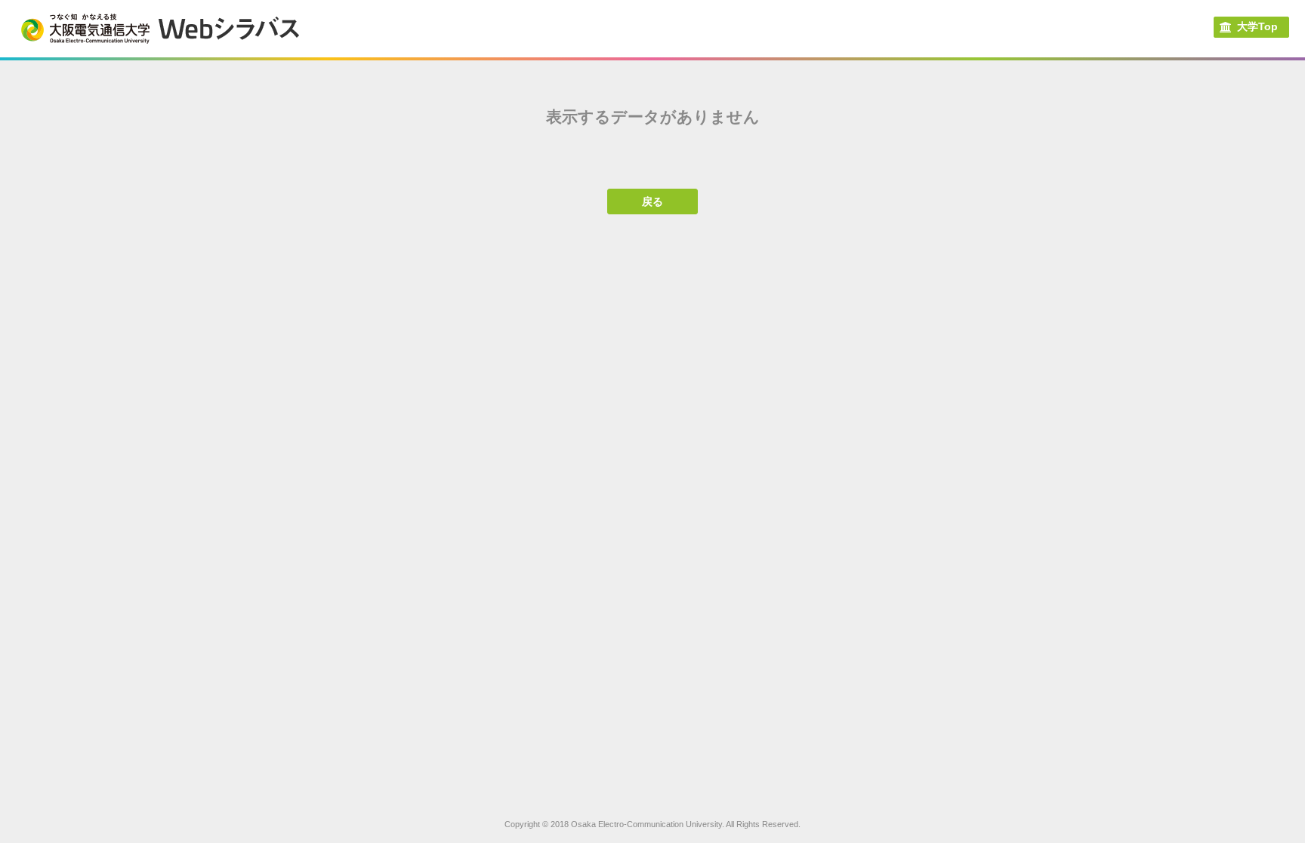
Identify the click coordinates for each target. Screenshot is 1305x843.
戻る (652, 201)
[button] (1251, 27)
